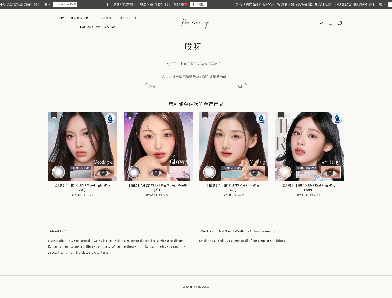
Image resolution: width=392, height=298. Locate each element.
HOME (62, 18)
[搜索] (240, 87)
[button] (321, 22)
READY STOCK (128, 18)
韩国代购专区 (80, 18)
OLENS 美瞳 (104, 18)
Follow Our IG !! (57, 4)
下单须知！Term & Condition (97, 27)
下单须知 (190, 4)
